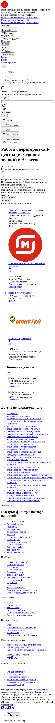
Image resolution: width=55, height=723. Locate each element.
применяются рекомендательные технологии (24, 690)
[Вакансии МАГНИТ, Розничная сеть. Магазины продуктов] (30, 245)
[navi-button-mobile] (4, 66)
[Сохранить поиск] (4, 105)
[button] (4, 57)
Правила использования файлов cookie (19, 22)
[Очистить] (5, 98)
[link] (6, 50)
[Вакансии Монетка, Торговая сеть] (30, 320)
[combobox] (14, 91)
